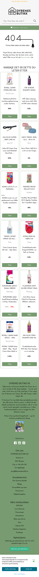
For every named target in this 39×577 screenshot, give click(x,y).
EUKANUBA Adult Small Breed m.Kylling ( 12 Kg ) (10, 288)
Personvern (20, 491)
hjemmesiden (25, 57)
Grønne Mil (20, 526)
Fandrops (19, 532)
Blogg (20, 484)
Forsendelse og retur (19, 487)
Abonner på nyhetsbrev (19, 549)
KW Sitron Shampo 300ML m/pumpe (29, 90)
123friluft (19, 505)
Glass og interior (20, 519)
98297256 (21, 468)
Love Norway (19, 509)
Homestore (20, 515)
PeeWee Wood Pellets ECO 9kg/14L (29, 189)
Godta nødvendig (10, 569)
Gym (19, 522)
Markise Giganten (19, 529)
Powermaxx (20, 512)
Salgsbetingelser (19, 494)
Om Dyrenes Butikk (19, 481)
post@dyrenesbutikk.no (19, 471)
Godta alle (29, 569)
